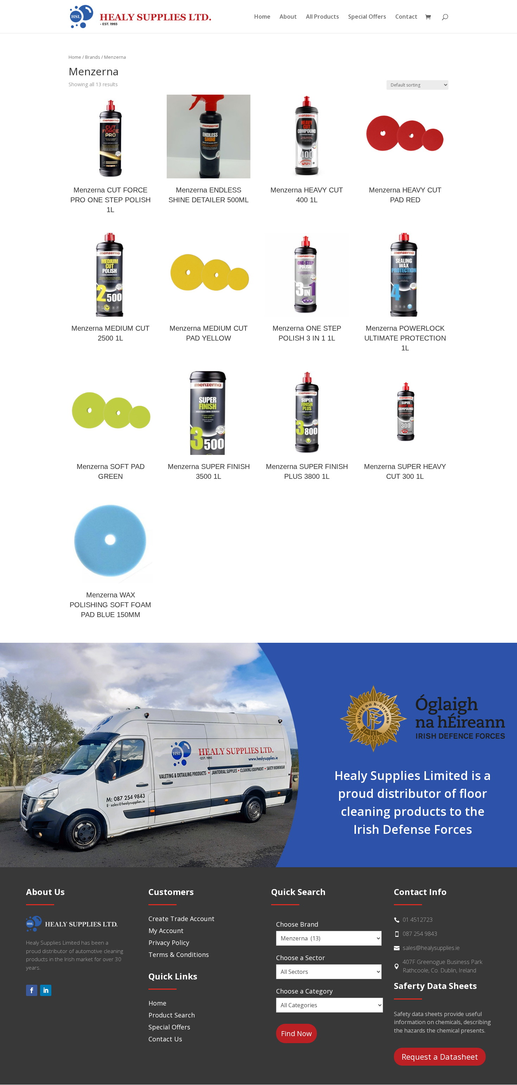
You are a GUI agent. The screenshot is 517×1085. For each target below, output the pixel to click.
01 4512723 (418, 920)
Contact (406, 17)
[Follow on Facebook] (31, 990)
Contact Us (165, 1039)
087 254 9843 (420, 934)
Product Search (171, 1015)
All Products (322, 17)
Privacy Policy (168, 942)
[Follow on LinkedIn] (45, 990)
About (288, 17)
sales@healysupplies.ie (431, 948)
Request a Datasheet (440, 1056)
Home (262, 17)
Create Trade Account (181, 918)
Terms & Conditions (178, 954)
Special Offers (367, 17)
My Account (166, 930)
